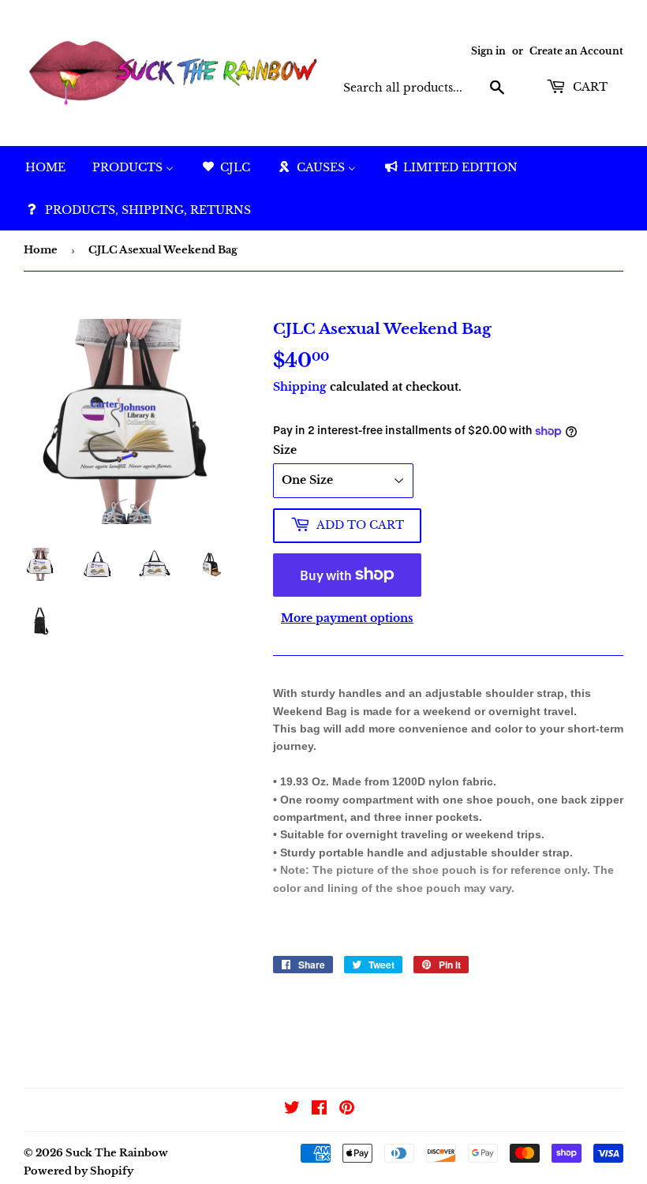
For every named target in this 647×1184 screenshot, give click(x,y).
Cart (589, 87)
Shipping (300, 387)
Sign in (488, 51)
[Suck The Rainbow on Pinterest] (346, 1110)
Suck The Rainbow (116, 1153)
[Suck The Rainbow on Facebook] (319, 1110)
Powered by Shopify (78, 1171)
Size (285, 450)
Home (41, 250)
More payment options (347, 618)
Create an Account (576, 51)
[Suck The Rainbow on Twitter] (292, 1110)
